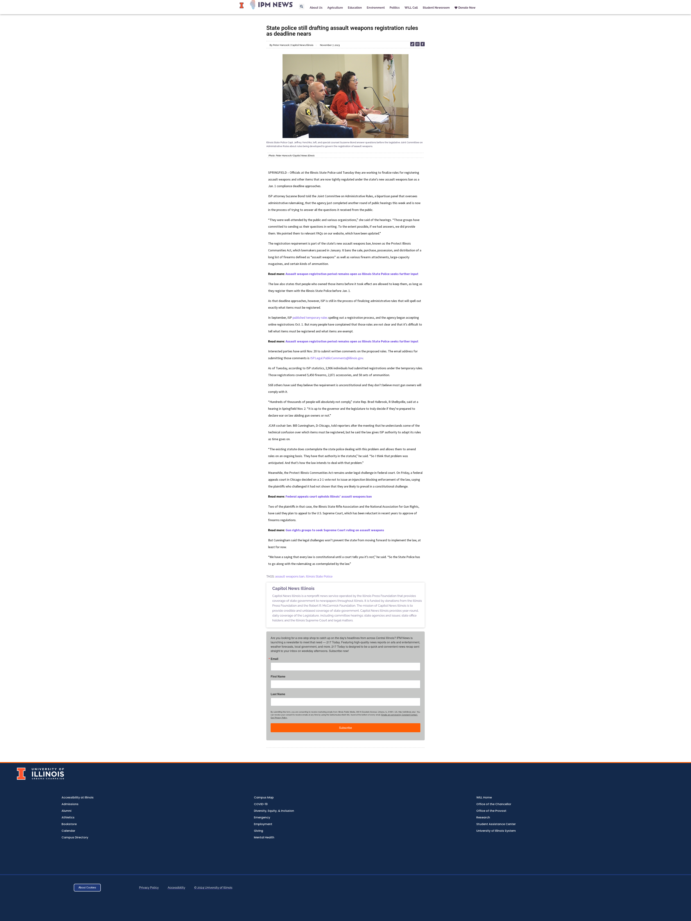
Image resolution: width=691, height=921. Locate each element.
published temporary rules (310, 317)
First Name (278, 676)
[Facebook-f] (423, 44)
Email (274, 658)
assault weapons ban (289, 576)
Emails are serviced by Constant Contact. (399, 714)
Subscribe (345, 728)
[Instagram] (417, 44)
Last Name (278, 694)
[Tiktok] (412, 44)
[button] (301, 6)
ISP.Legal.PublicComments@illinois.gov (336, 358)
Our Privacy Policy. (279, 717)
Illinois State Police (319, 576)
